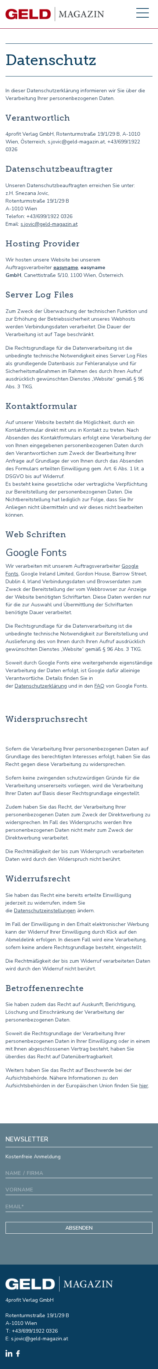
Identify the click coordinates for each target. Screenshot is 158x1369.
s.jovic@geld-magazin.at (49, 224)
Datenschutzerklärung (41, 685)
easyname (65, 267)
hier (143, 1085)
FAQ (99, 685)
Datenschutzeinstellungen (45, 910)
